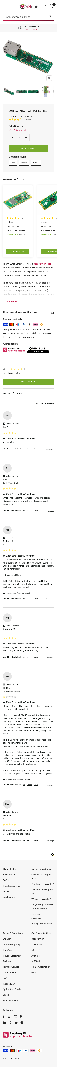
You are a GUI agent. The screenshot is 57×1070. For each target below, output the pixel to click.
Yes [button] (24, 449)
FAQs (6, 880)
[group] (28, 369)
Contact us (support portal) (41, 876)
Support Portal (10, 1000)
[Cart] (51, 6)
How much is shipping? (37, 916)
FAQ (5, 978)
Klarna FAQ (9, 983)
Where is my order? (41, 899)
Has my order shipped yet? (42, 891)
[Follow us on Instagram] (15, 1016)
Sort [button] (5, 393)
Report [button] (29, 449)
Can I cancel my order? (42, 884)
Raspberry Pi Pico (42, 263)
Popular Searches (11, 885)
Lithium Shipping (11, 944)
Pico (13, 162)
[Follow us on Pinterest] (21, 1016)
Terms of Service (11, 966)
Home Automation (40, 966)
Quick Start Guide (12, 989)
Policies (7, 961)
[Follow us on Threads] (10, 1022)
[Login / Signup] (44, 6)
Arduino (35, 955)
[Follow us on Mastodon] (21, 1022)
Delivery (7, 938)
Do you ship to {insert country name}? (42, 906)
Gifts (33, 972)
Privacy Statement (12, 955)
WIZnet (12, 116)
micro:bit (35, 950)
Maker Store (37, 944)
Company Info (10, 972)
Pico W (24, 162)
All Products (9, 874)
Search (6, 891)
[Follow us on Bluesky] (16, 1022)
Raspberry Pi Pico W (15, 230)
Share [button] (36, 449)
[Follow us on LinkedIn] (4, 1022)
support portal (31, 29)
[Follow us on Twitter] (9, 1017)
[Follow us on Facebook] (4, 1016)
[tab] (45, 404)
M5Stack (35, 961)
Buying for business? (41, 923)
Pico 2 (36, 162)
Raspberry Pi (12, 226)
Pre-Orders (8, 950)
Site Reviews (9, 896)
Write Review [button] (28, 382)
